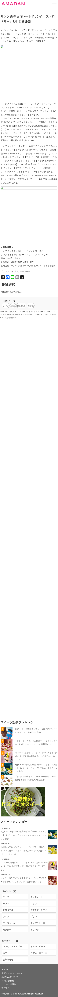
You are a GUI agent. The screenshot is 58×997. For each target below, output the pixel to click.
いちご (33, 903)
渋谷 (13, 305)
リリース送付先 (8, 984)
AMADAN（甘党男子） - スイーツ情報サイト (18, 311)
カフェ (6, 952)
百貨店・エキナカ (38, 952)
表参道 (31, 305)
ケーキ (6, 896)
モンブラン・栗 (37, 922)
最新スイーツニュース (11, 973)
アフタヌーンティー (39, 909)
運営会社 (5, 987)
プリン (33, 916)
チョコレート (36, 896)
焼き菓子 (7, 929)
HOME (4, 969)
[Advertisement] (29, 457)
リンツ (6, 305)
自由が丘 (21, 305)
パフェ (6, 903)
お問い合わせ (7, 980)
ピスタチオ (8, 909)
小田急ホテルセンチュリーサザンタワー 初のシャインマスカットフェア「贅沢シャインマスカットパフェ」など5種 (24, 850)
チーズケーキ (9, 922)
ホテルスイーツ (37, 946)
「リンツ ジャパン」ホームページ (16, 271)
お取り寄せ (8, 959)
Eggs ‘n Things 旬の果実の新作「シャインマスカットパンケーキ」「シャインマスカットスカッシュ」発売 (36, 768)
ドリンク (34, 929)
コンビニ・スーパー (12, 946)
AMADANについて (9, 976)
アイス (6, 916)
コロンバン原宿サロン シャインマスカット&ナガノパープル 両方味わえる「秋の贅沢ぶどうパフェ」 (36, 756)
